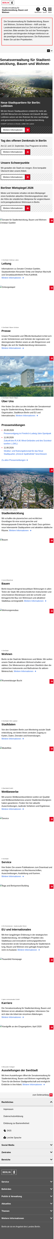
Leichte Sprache (14, 1138)
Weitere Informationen (13, 130)
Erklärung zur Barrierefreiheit (16, 1123)
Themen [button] (5, 1211)
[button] (49, 50)
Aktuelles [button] (6, 1204)
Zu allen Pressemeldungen (14, 460)
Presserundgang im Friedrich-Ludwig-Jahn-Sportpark (27, 433)
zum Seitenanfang (41, 1095)
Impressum (8, 1109)
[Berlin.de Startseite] (8, 3)
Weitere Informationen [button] (13, 1218)
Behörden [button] (6, 1189)
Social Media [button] (8, 1145)
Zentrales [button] (6, 1152)
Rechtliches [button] (7, 1102)
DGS (9, 1131)
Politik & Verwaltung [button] (12, 1196)
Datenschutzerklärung (13, 1116)
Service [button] (5, 1182)
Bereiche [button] (6, 1159)
